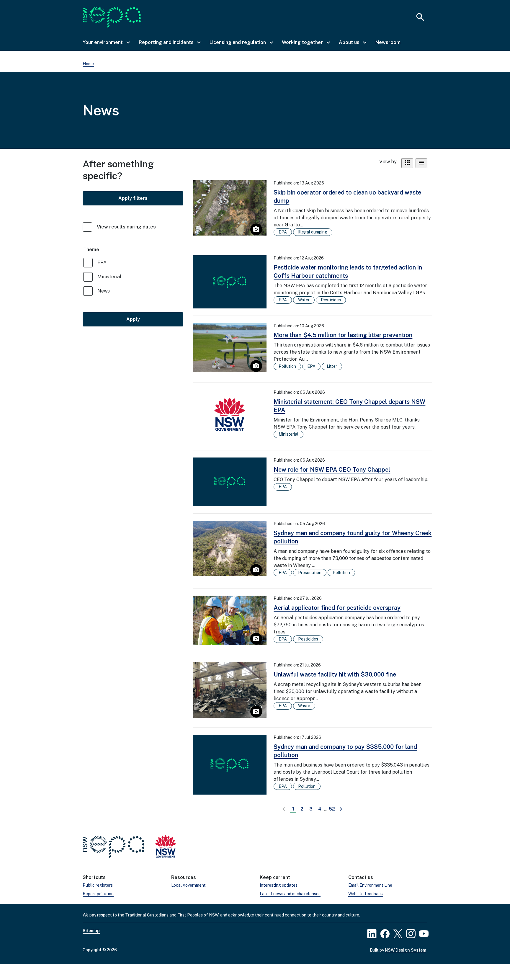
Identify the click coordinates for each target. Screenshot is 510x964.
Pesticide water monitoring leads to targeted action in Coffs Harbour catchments (348, 271)
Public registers (98, 885)
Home (88, 63)
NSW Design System (405, 950)
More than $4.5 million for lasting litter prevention (343, 335)
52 (332, 809)
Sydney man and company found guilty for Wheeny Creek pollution (352, 537)
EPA (102, 262)
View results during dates (126, 227)
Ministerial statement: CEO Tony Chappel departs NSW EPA (349, 406)
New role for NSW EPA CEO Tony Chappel (332, 469)
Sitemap (91, 930)
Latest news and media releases (290, 893)
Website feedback (365, 893)
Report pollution (98, 893)
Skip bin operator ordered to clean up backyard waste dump (347, 196)
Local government (188, 885)
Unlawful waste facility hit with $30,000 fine (335, 674)
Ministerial (109, 277)
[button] (106, 42)
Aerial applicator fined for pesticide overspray (337, 607)
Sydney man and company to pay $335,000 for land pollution (345, 751)
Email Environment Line (370, 885)
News (103, 291)
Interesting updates (279, 885)
